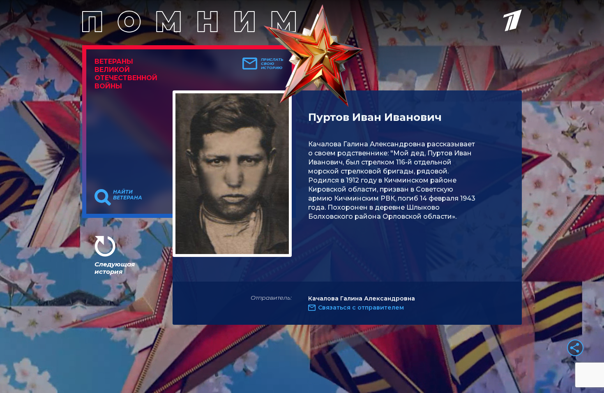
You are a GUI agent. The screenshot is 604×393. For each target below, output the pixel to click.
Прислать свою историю (272, 64)
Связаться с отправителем (361, 307)
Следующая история (115, 267)
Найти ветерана (127, 195)
